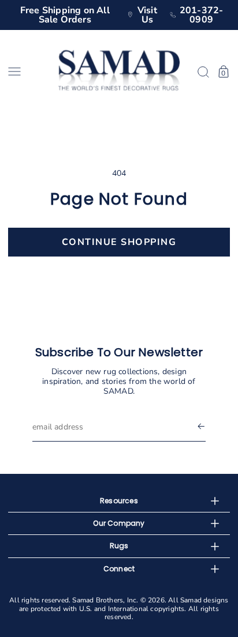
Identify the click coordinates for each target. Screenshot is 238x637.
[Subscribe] (201, 427)
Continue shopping (119, 242)
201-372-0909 (202, 15)
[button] (29, 71)
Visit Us (147, 15)
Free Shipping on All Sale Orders (65, 15)
